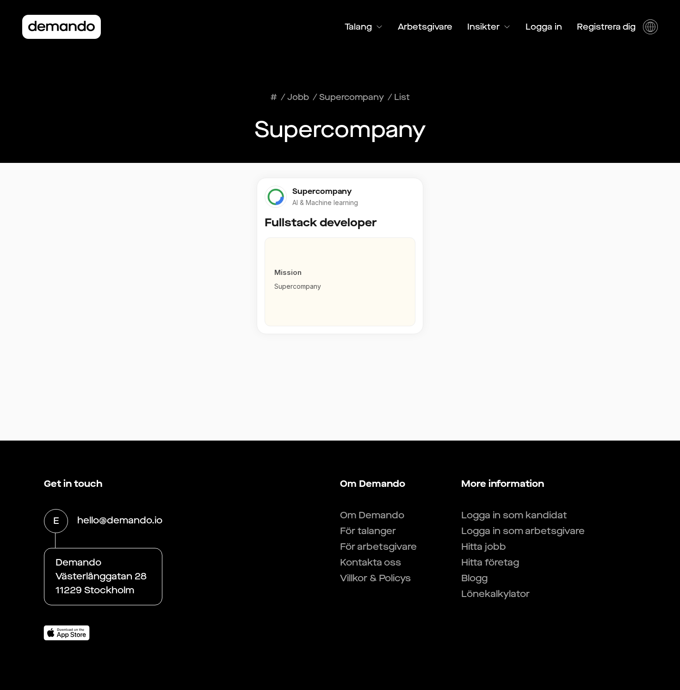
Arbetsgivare (425, 26)
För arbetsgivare (378, 547)
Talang (358, 26)
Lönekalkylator (495, 594)
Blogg (474, 578)
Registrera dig (606, 26)
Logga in (543, 26)
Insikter (483, 26)
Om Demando (372, 515)
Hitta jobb (483, 547)
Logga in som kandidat (514, 515)
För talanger (368, 531)
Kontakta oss (370, 562)
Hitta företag (490, 562)
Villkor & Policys (375, 578)
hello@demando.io (119, 520)
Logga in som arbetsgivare (523, 531)
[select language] (650, 26)
